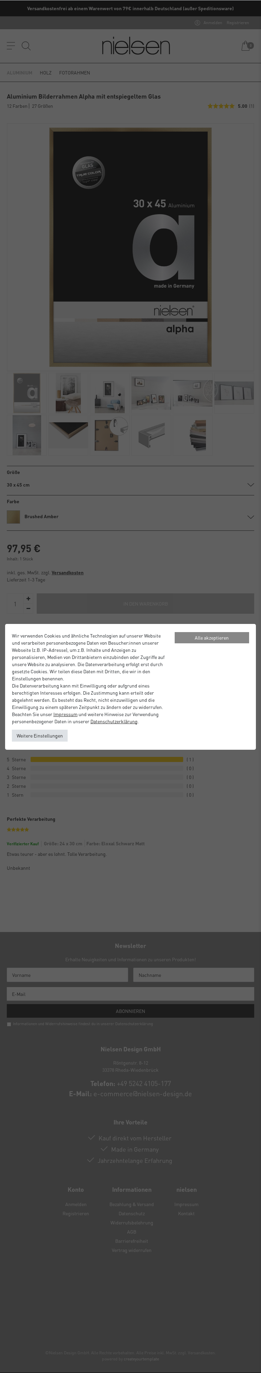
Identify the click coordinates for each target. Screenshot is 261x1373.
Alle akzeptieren (212, 637)
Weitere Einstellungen (40, 735)
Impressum (65, 714)
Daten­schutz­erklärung (114, 721)
